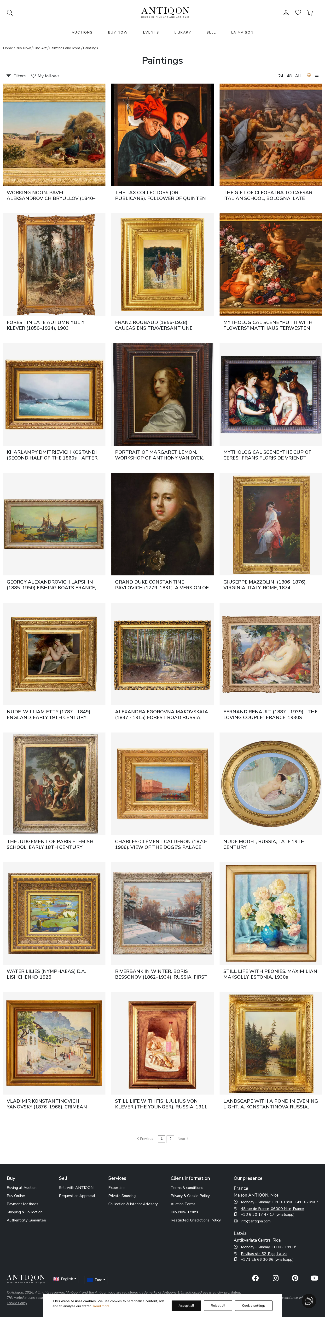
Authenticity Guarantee (26, 1220)
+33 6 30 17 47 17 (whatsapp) (268, 1214)
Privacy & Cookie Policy (190, 1195)
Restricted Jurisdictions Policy (196, 1220)
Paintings (90, 48)
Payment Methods (22, 1204)
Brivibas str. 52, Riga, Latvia (264, 1253)
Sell (211, 32)
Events (151, 32)
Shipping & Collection (24, 1212)
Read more (101, 1306)
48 (289, 76)
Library (182, 32)
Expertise (116, 1187)
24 (281, 76)
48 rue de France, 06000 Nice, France (272, 1208)
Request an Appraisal (77, 1195)
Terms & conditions (187, 1187)
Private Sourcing (122, 1195)
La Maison (242, 32)
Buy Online (16, 1195)
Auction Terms (183, 1204)
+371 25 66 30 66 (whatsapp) (267, 1259)
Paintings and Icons (65, 48)
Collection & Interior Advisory (133, 1204)
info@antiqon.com (256, 1221)
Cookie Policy (17, 1302)
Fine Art (40, 48)
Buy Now (118, 32)
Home (8, 48)
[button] (309, 75)
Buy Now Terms (184, 1212)
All (298, 76)
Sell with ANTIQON (76, 1187)
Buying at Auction (21, 1187)
